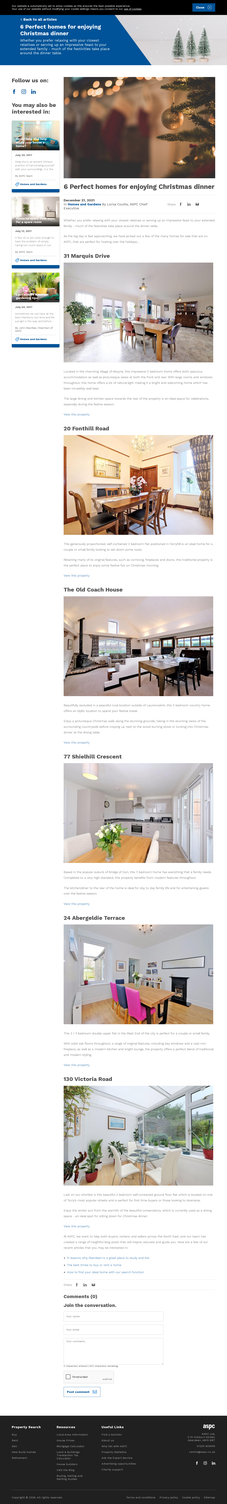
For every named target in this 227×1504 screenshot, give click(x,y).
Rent (15, 1440)
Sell (14, 1446)
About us (108, 1440)
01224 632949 (206, 1446)
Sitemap (209, 1497)
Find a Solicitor (112, 1434)
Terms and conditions (141, 1497)
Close (200, 7)
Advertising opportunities (119, 1463)
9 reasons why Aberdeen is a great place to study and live (108, 1258)
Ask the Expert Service (117, 1457)
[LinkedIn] (33, 91)
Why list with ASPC (114, 1446)
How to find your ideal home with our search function (105, 1272)
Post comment (78, 1392)
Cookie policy (191, 1497)
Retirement (19, 1457)
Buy (14, 1434)
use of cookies (132, 8)
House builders (67, 1464)
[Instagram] (23, 91)
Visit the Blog (65, 1470)
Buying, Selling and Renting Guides (70, 1477)
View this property (77, 414)
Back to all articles (39, 19)
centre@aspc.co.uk (202, 1451)
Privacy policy (169, 1497)
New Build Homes (24, 1452)
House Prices (65, 1440)
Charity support (112, 1469)
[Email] (197, 204)
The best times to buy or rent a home (94, 1265)
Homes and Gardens (33, 184)
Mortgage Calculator (71, 1446)
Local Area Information (72, 1434)
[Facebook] (14, 91)
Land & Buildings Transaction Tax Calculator (68, 1455)
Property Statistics (114, 1452)
